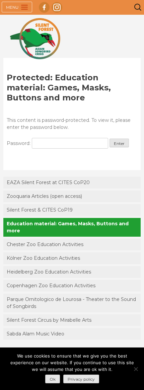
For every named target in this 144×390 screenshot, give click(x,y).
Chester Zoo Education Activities (45, 244)
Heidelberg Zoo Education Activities (49, 272)
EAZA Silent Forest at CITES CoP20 (48, 182)
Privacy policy (81, 379)
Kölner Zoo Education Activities (43, 258)
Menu (12, 7)
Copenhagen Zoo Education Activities (51, 286)
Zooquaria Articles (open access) (44, 196)
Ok (53, 379)
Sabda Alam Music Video (35, 334)
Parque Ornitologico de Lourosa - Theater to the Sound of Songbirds (71, 302)
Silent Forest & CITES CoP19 (40, 210)
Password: (19, 143)
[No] (135, 369)
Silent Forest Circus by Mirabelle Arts (49, 320)
